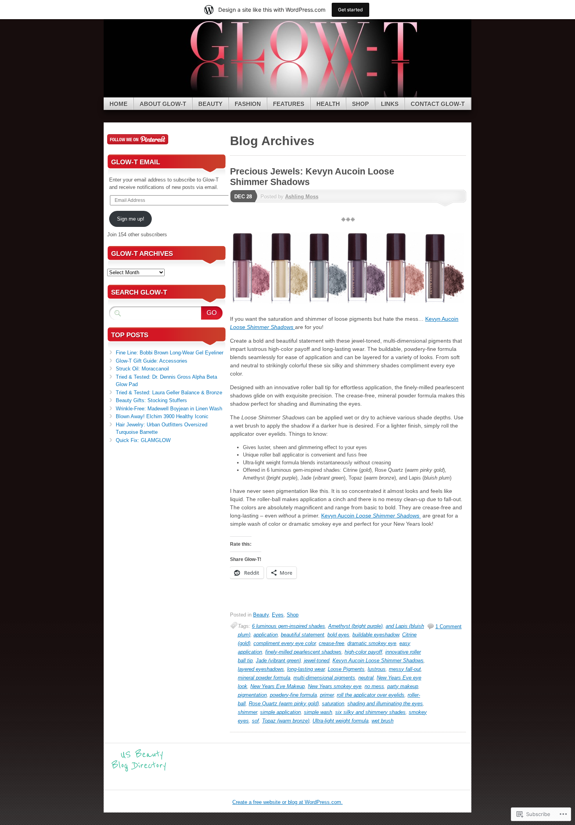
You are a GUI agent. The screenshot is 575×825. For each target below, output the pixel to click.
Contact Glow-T (438, 104)
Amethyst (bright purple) (355, 626)
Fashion (248, 104)
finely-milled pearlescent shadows (303, 652)
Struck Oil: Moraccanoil (142, 369)
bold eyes (338, 635)
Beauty (210, 104)
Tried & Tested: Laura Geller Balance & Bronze (169, 392)
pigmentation (252, 695)
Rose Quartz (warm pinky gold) (284, 703)
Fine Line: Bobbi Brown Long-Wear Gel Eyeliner (169, 353)
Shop (360, 104)
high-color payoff (363, 652)
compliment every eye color (284, 643)
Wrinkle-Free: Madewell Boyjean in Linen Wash (169, 409)
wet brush (383, 721)
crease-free (331, 643)
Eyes (278, 615)
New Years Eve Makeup (277, 686)
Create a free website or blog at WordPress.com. (287, 802)
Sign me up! (130, 219)
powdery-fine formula (293, 695)
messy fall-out (405, 669)
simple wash (318, 712)
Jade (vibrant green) (278, 660)
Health (328, 104)
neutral (366, 678)
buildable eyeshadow (375, 635)
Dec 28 (243, 197)
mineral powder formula (264, 678)
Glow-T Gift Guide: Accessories (151, 361)
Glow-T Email (135, 162)
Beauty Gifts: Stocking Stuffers (151, 400)
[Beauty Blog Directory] (139, 770)
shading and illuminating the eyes (385, 703)
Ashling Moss (301, 197)
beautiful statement (302, 635)
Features (288, 104)
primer (327, 695)
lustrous (377, 669)
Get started (350, 10)
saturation (333, 703)
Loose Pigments (346, 669)
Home (119, 104)
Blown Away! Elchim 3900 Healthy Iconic (162, 416)
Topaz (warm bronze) (285, 721)
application (265, 635)
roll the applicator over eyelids (370, 695)
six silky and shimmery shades (370, 712)
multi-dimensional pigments (324, 678)
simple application (280, 712)
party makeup (402, 686)
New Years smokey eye (334, 686)
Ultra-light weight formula (340, 721)
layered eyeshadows (261, 669)
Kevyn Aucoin (371, 515)
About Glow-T (163, 104)
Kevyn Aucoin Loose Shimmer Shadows (378, 660)
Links (390, 104)
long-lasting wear (306, 669)
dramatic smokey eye (371, 643)
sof (255, 721)
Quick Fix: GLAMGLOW (143, 440)
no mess (374, 686)
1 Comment (448, 626)
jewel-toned (316, 660)
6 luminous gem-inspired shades (288, 626)
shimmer (247, 712)
